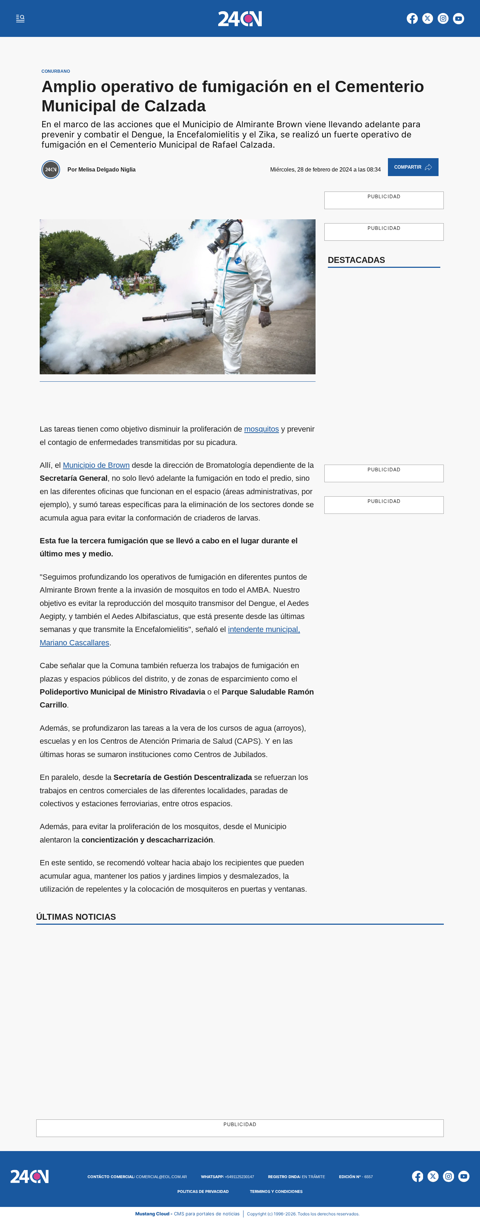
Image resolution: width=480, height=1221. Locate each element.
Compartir (407, 167)
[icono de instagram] (443, 18)
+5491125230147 (227, 1177)
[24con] (240, 18)
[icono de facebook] (412, 18)
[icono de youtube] (458, 18)
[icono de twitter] (427, 18)
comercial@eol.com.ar (137, 1177)
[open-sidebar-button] (20, 18)
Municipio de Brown (96, 465)
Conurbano (55, 71)
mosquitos (261, 429)
